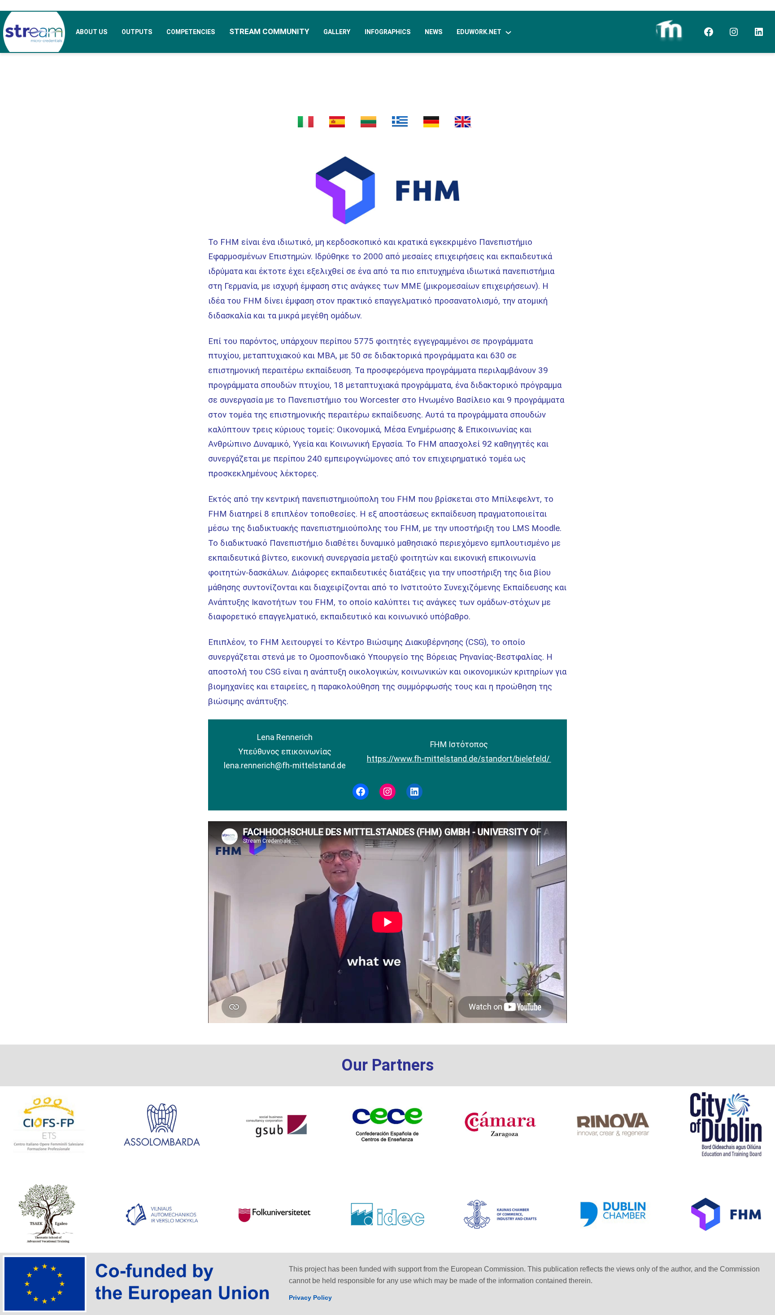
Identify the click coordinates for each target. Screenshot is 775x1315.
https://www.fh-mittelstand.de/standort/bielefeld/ (459, 758)
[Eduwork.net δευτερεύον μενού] (508, 32)
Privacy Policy (310, 1297)
